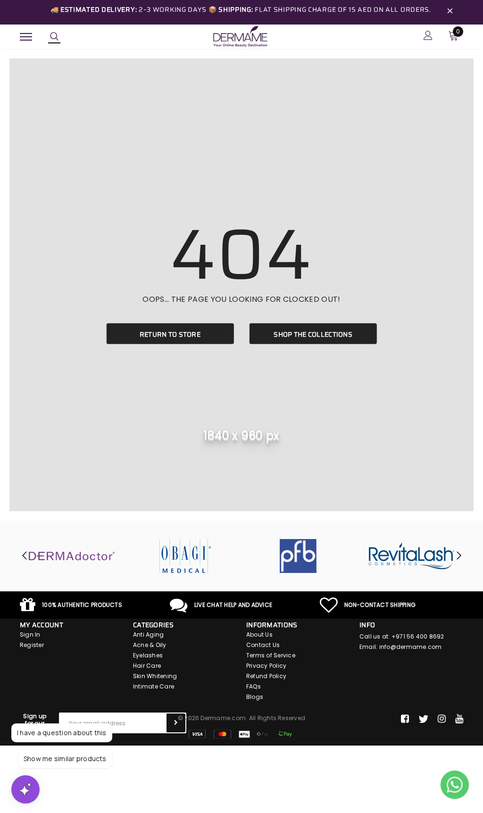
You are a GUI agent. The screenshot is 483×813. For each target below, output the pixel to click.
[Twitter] (423, 719)
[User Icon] (428, 36)
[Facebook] (405, 719)
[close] (450, 12)
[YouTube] (459, 719)
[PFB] (298, 556)
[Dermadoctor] (72, 556)
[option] (71, 556)
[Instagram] (442, 719)
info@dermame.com (410, 647)
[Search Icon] (54, 36)
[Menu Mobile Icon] (26, 37)
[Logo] (240, 35)
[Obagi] (185, 556)
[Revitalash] (411, 556)
